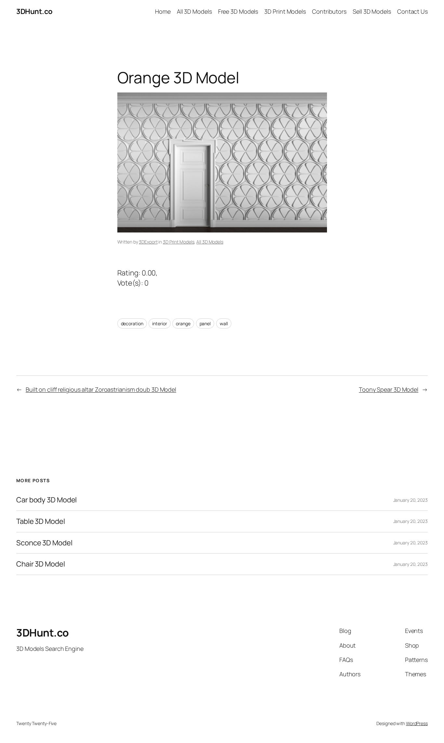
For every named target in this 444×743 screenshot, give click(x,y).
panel (205, 323)
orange (183, 323)
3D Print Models (178, 242)
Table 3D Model (40, 521)
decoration (132, 323)
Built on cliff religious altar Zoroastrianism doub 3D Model (101, 389)
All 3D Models (209, 242)
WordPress (417, 723)
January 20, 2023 (410, 500)
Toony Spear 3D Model (388, 389)
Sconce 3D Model (44, 543)
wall (224, 323)
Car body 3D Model (46, 500)
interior (159, 323)
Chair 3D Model (40, 564)
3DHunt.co (34, 11)
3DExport (148, 242)
